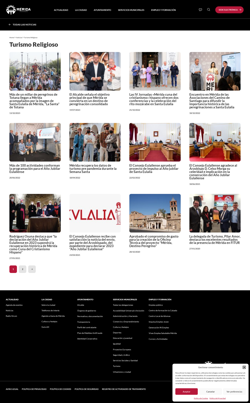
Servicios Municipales (131, 10)
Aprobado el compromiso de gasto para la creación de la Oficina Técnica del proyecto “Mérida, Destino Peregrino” (154, 241)
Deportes (117, 332)
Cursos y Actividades (158, 339)
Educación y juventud (122, 338)
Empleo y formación (163, 10)
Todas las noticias (24, 24)
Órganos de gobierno (86, 310)
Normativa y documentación (90, 316)
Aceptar (186, 391)
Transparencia (83, 322)
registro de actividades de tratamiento (124, 389)
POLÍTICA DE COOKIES (60, 389)
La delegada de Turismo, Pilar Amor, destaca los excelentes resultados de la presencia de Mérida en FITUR (214, 239)
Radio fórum (11, 316)
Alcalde (80, 305)
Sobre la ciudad (48, 305)
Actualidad (61, 10)
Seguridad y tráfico (121, 355)
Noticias (19, 37)
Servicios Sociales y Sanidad (125, 360)
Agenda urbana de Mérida (53, 316)
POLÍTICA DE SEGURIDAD (87, 389)
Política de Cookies (201, 398)
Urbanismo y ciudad (122, 372)
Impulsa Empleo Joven (159, 321)
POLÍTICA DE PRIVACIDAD (34, 389)
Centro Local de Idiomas (159, 316)
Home (11, 37)
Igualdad (117, 343)
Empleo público (156, 305)
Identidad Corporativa (87, 338)
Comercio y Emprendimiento (126, 321)
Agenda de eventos (14, 305)
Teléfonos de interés (50, 310)
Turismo (116, 366)
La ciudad (81, 10)
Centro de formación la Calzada (163, 310)
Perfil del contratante (86, 327)
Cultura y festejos (49, 321)
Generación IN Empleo (159, 327)
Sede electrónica (228, 10)
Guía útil (45, 327)
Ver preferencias (234, 391)
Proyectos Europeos (122, 349)
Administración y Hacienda (125, 316)
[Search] (208, 9)
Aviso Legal (12, 389)
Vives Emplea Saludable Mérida (163, 333)
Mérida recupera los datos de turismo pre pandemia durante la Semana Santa (93, 168)
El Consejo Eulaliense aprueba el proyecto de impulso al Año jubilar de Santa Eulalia (154, 168)
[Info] (200, 9)
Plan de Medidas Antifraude (89, 333)
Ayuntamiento (102, 10)
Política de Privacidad (217, 398)
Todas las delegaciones (123, 305)
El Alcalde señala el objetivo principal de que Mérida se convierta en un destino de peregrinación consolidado (89, 99)
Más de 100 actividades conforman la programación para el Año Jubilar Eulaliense (34, 168)
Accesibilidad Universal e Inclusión (128, 310)
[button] (244, 367)
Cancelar (210, 391)
